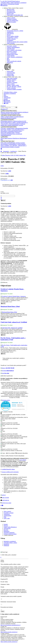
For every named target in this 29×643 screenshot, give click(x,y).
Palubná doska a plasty (12, 54)
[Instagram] (1, 505)
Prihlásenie (5, 5)
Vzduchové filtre (11, 72)
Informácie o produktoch (20, 2)
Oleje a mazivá (7, 511)
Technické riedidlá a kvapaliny (14, 89)
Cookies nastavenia (8, 535)
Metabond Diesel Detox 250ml (10, 306)
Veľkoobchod (11, 4)
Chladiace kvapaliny (12, 19)
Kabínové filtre (10, 75)
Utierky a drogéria (11, 88)
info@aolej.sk (16, 1)
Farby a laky (7, 518)
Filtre (5, 517)
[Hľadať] (16, 107)
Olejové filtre (10, 71)
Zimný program (10, 43)
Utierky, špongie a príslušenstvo (14, 57)
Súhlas (2, 560)
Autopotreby (6, 151)
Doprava (5, 4)
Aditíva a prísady (11, 17)
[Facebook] (2, 505)
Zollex (2, 165)
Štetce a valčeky (11, 83)
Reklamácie (6, 531)
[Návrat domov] (1, 151)
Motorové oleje (10, 9)
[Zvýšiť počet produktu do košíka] (1, 198)
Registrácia (8, 101)
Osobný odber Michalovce (10, 527)
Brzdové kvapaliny (11, 22)
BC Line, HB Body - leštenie (14, 86)
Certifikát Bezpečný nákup (8, 469)
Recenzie (6, 529)
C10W (9, 171)
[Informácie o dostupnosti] (11, 180)
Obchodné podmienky (9, 532)
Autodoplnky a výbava (12, 37)
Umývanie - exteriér (12, 46)
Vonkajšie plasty (11, 48)
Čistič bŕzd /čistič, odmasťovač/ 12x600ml (14, 322)
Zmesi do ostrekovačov (12, 20)
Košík (6, 103)
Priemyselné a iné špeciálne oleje (15, 15)
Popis (2, 208)
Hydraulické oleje (11, 12)
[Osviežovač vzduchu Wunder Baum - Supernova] (13, 296)
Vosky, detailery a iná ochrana (14, 50)
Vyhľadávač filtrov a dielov (7, 2)
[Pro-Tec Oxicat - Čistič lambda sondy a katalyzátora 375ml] (14, 346)
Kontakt (17, 4)
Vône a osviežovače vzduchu (14, 61)
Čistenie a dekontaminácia (13, 47)
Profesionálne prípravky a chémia (15, 30)
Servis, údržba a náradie (12, 36)
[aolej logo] (3, 105)
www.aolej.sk (22, 459)
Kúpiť (3, 200)
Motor (8, 59)
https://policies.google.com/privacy (9, 632)
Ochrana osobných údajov (10, 534)
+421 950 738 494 (6, 1)
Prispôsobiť (4, 579)
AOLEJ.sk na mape (6, 502)
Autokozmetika (7, 515)
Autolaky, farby (10, 81)
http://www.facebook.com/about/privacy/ (11, 625)
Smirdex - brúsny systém (13, 85)
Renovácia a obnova (12, 51)
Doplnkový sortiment (12, 82)
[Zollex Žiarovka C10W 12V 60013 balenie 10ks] (13, 155)
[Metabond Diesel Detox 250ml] (9, 312)
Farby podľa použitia (12, 78)
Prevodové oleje (11, 10)
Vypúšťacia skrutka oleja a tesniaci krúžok (17, 41)
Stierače (9, 35)
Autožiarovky (10, 32)
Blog (2, 4)
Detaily (2, 561)
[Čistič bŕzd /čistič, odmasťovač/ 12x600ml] (11, 327)
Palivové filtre (10, 74)
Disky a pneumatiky (12, 53)
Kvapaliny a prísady (9, 512)
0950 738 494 (5, 497)
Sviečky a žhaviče (11, 39)
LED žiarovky (10, 33)
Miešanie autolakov (11, 79)
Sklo (8, 58)
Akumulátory (10, 40)
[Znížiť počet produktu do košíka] (1, 197)
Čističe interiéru (10, 55)
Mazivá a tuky (10, 13)
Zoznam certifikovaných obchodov (10, 472)
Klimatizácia (10, 62)
